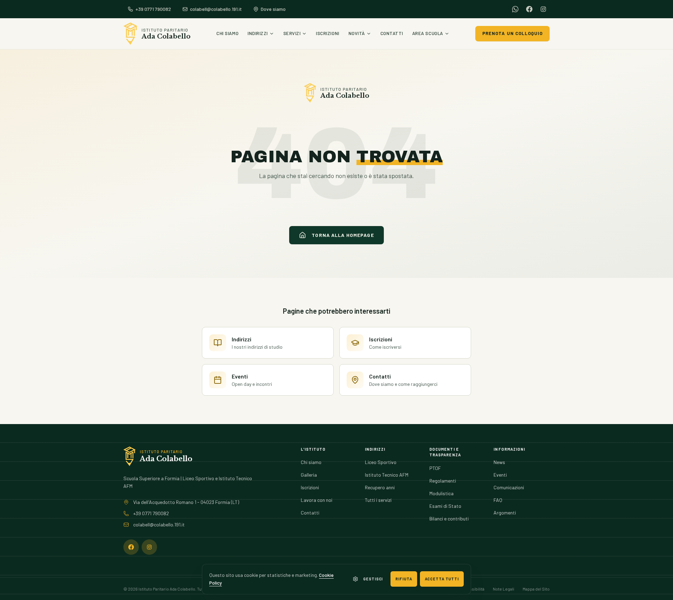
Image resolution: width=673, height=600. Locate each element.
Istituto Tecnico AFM (386, 475)
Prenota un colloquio (512, 33)
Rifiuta (403, 579)
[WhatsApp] (515, 9)
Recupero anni (380, 487)
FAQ (498, 500)
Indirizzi (257, 33)
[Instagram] (543, 9)
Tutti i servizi (378, 500)
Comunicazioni (509, 487)
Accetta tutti (442, 579)
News (499, 462)
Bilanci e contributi (449, 518)
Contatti (391, 33)
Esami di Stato (445, 506)
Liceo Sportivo (380, 462)
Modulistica (441, 493)
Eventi (500, 475)
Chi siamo (227, 33)
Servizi (292, 33)
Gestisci (373, 579)
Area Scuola (427, 33)
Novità (356, 33)
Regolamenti (442, 481)
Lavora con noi (316, 500)
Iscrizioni (327, 33)
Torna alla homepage (343, 235)
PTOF (435, 468)
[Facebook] (529, 9)
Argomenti (505, 513)
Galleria (309, 475)
